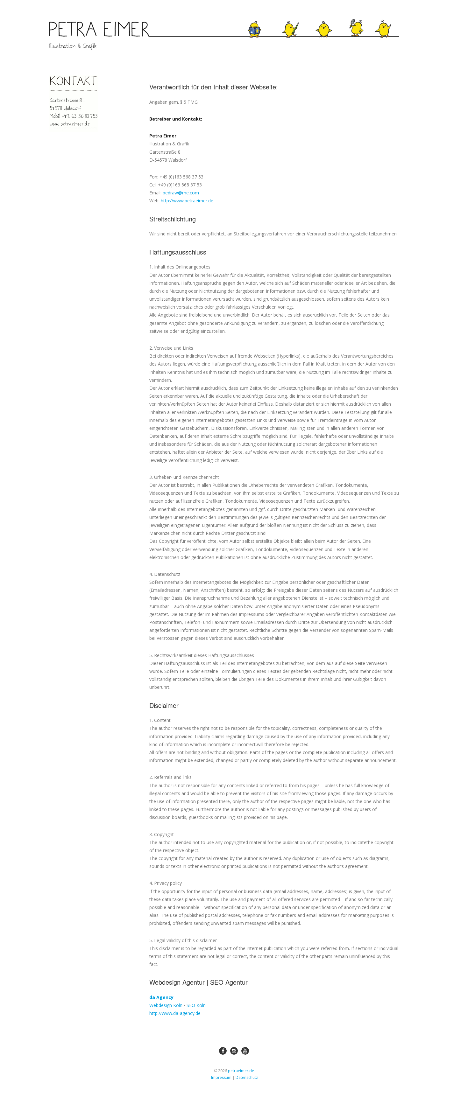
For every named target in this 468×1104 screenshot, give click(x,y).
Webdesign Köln (165, 1005)
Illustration (293, 20)
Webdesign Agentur (177, 982)
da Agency (161, 997)
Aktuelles (260, 20)
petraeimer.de (241, 1070)
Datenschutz (247, 1077)
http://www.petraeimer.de (187, 201)
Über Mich (353, 23)
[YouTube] (245, 1051)
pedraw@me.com (181, 193)
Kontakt (392, 20)
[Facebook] (223, 1051)
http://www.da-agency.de (175, 1013)
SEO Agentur (229, 982)
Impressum (221, 1077)
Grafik (328, 20)
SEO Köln (196, 1005)
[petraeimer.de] (99, 36)
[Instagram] (234, 1051)
